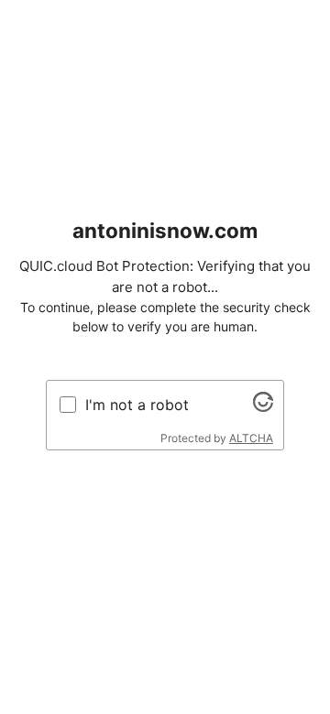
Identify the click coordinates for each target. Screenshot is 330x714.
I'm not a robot (137, 404)
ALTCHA (251, 438)
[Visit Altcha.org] (263, 406)
